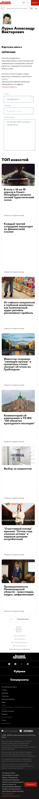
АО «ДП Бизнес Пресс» (9, 687)
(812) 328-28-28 (7, 717)
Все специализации (19, 642)
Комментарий (9, 117)
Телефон (7, 106)
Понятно (31, 784)
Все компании (19, 636)
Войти (35, 3)
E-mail (6, 94)
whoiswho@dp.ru (9, 87)
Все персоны (19, 639)
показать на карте (8, 711)
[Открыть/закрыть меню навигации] (23, 2)
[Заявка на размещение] (36, 8)
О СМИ (4, 690)
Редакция (5, 693)
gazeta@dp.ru (6, 723)
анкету (5, 79)
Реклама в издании (8, 699)
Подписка (5, 696)
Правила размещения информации (19, 649)
